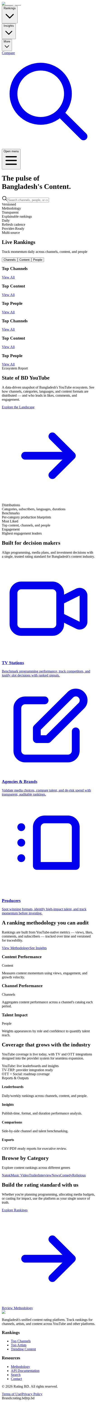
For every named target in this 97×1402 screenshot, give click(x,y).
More (7, 41)
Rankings (10, 8)
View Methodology (16, 948)
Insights (9, 25)
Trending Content (23, 1349)
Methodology (20, 1367)
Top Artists (18, 1345)
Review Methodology (17, 1308)
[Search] (48, 147)
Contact (16, 1379)
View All (8, 277)
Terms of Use (11, 1394)
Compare (8, 53)
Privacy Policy (32, 1394)
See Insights (38, 948)
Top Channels (21, 1341)
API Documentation (25, 1371)
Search (16, 1375)
